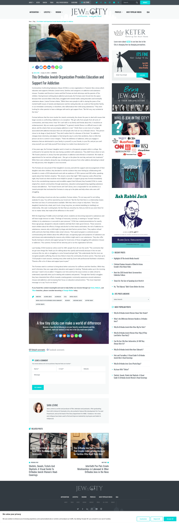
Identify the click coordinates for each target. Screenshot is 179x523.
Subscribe (89, 279)
